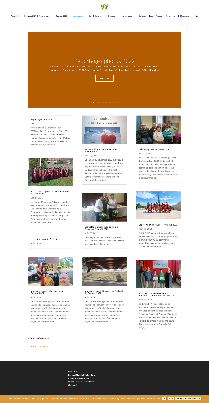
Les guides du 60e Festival (44, 239)
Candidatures (95, 16)
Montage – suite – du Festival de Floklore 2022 (47, 291)
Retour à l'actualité (39, 346)
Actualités (78, 16)
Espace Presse (155, 16)
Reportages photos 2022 (104, 61)
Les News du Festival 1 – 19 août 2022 (158, 224)
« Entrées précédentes (38, 338)
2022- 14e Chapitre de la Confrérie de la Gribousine (50, 192)
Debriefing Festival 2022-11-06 (154, 149)
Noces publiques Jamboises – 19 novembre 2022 (101, 150)
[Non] (205, 399)
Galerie (111, 16)
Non (171, 398)
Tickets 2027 (61, 16)
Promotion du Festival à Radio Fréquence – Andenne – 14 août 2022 (157, 294)
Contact (142, 16)
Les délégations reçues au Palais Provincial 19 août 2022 (101, 227)
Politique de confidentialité (188, 398)
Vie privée (170, 16)
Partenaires (126, 16)
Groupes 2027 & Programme (36, 16)
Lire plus (104, 78)
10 (115, 102)
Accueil (14, 16)
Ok (164, 398)
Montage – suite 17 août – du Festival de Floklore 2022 (104, 291)
